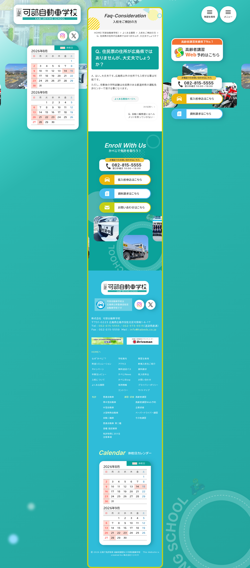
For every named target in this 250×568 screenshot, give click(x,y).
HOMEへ (96, 352)
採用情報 (122, 385)
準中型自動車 (109, 402)
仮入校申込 (143, 374)
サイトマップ (144, 390)
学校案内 (122, 359)
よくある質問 (98, 385)
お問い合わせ (144, 380)
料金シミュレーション (101, 364)
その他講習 (141, 418)
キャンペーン (98, 369)
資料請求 (142, 369)
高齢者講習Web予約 (146, 402)
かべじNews (124, 374)
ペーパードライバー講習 (147, 413)
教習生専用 (143, 359)
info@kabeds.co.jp (143, 329)
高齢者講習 (141, 397)
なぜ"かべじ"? (99, 359)
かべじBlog (124, 380)
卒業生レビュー (99, 374)
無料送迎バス (124, 369)
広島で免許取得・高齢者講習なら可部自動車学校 (120, 552)
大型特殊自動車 (110, 413)
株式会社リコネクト (131, 555)
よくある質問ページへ (125, 99)
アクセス (122, 364)
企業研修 (140, 408)
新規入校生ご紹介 (147, 364)
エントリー (123, 390)
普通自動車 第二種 (112, 423)
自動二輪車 (108, 418)
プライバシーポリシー (148, 385)
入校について (98, 380)
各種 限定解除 (110, 429)
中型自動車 (108, 408)
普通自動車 (108, 397)
